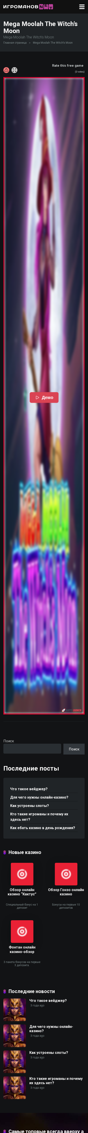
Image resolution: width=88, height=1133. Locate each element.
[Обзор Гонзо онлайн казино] (66, 884)
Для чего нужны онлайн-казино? (39, 797)
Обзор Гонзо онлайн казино (66, 892)
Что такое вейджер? (29, 789)
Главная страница (15, 42)
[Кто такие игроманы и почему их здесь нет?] (14, 1098)
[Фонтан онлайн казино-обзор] (22, 941)
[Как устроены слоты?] (14, 1072)
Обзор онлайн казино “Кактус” (22, 892)
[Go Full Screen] (14, 70)
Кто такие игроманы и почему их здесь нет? (39, 816)
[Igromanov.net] (28, 6)
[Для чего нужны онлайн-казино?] (14, 1046)
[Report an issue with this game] (6, 70)
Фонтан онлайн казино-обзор (22, 949)
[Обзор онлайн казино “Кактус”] (22, 884)
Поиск (8, 741)
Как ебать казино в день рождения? (42, 828)
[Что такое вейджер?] (14, 1020)
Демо (47, 397)
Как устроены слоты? (29, 806)
